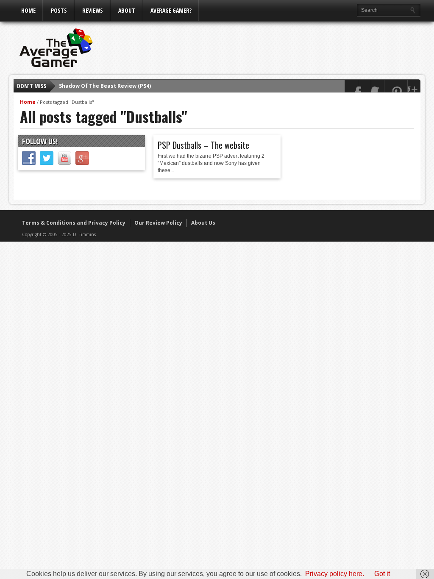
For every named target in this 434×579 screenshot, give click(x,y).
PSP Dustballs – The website (203, 145)
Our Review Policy (158, 222)
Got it (382, 573)
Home (28, 10)
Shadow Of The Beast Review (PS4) (105, 85)
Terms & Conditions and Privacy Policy (73, 222)
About (126, 10)
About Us (203, 222)
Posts (59, 10)
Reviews (92, 10)
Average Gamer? (171, 10)
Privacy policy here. (334, 573)
